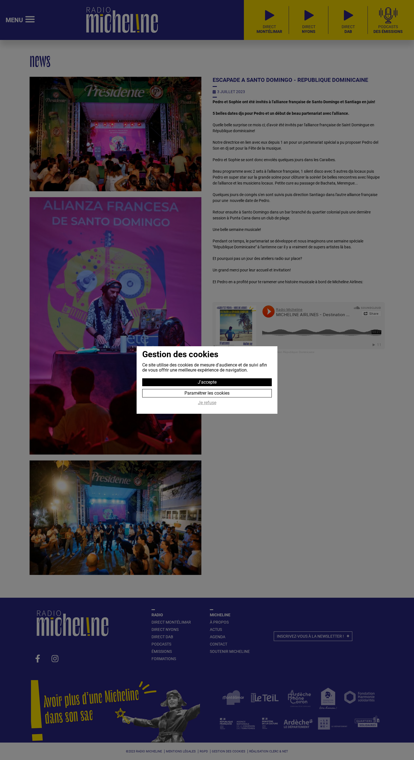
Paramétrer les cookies (207, 393)
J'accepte (207, 382)
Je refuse (207, 402)
